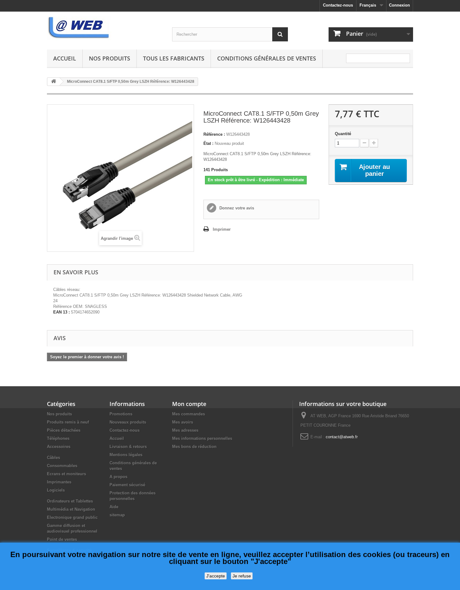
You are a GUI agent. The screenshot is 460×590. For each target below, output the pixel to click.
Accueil (64, 58)
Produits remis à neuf (68, 422)
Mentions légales (126, 454)
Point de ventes (62, 539)
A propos (118, 476)
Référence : (214, 134)
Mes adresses (185, 430)
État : (208, 143)
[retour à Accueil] (53, 82)
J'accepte (215, 575)
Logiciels (56, 490)
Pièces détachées (63, 430)
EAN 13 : (61, 312)
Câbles (53, 457)
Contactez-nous (338, 5)
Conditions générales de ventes (266, 58)
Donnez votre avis (236, 208)
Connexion (399, 5)
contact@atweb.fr (342, 437)
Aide (114, 506)
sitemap (117, 515)
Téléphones (58, 438)
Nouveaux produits (128, 422)
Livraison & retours (128, 446)
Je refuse (242, 575)
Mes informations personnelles (202, 438)
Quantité (343, 133)
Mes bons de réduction (194, 446)
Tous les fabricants (173, 58)
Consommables (62, 465)
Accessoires (58, 446)
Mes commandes (188, 414)
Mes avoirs (182, 422)
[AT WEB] (105, 28)
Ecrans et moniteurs (66, 473)
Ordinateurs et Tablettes (70, 501)
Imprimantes (59, 482)
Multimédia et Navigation (71, 509)
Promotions (121, 414)
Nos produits (109, 58)
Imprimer (222, 229)
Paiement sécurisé (127, 484)
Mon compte (189, 404)
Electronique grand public (72, 517)
